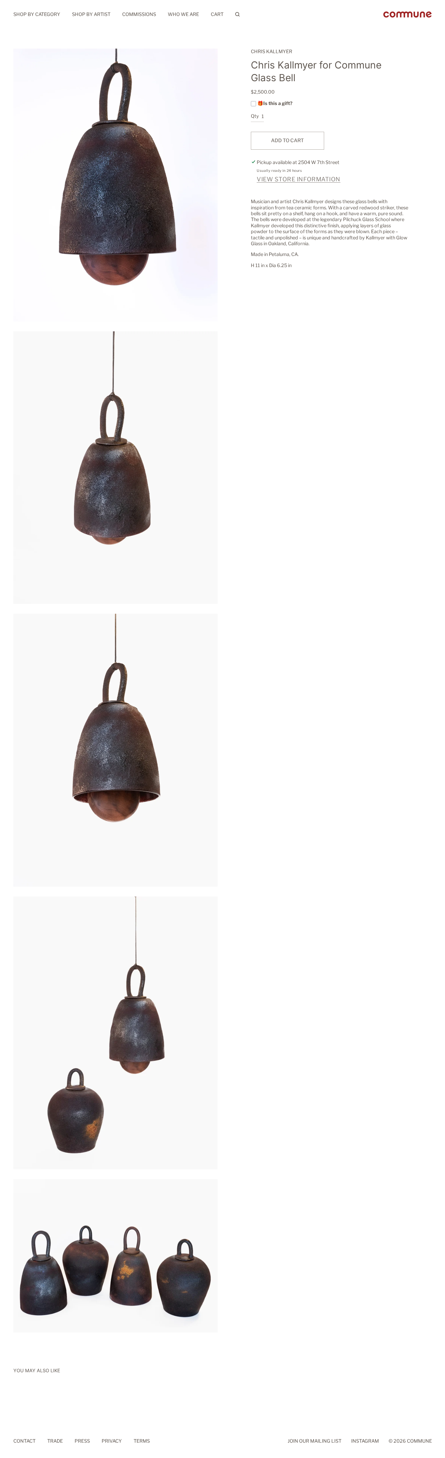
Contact (24, 1441)
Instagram (365, 1441)
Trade (55, 1441)
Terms (142, 1441)
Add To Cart (287, 140)
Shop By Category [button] (36, 14)
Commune (419, 1441)
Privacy (112, 1441)
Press (82, 1441)
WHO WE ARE (183, 14)
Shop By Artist (91, 14)
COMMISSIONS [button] (139, 14)
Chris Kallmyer (271, 51)
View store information (298, 179)
